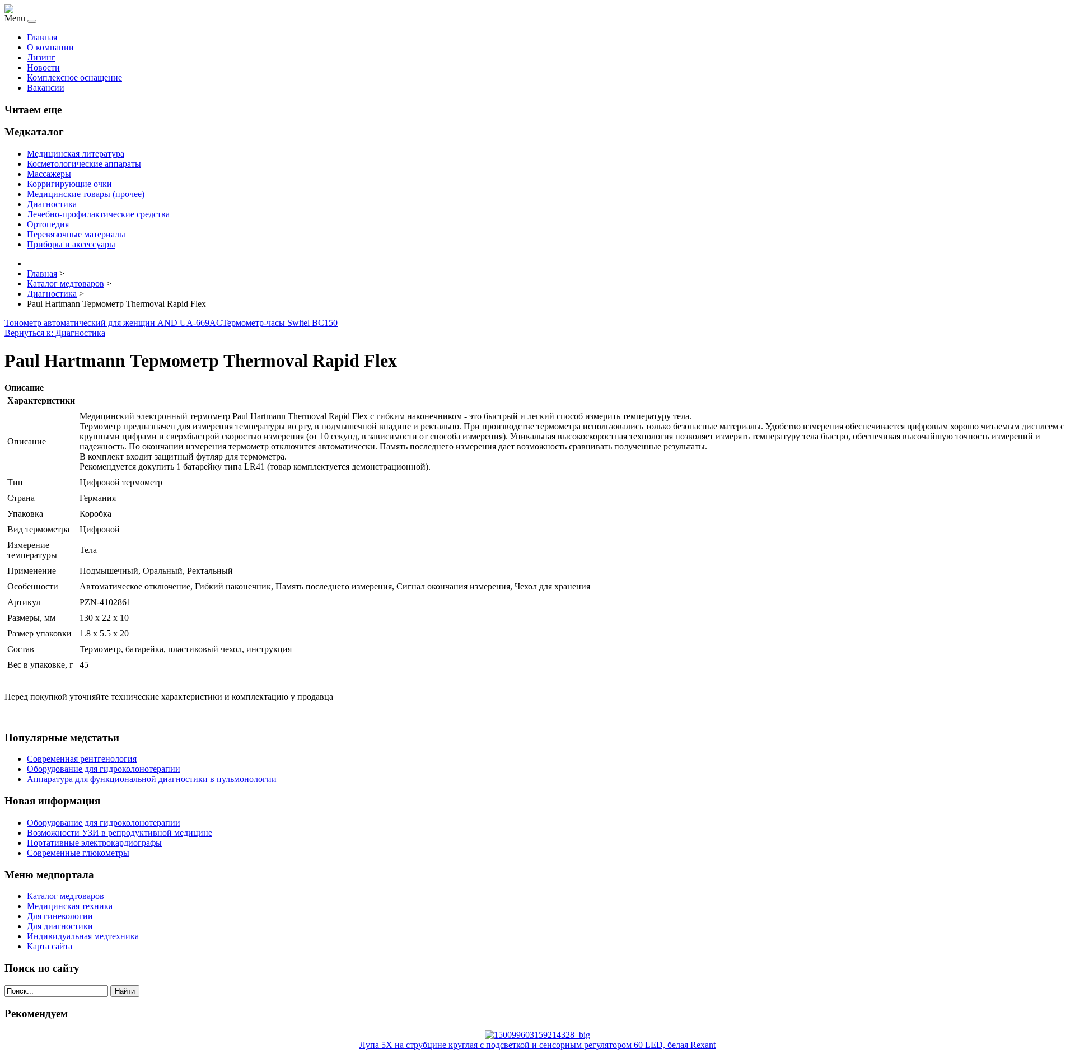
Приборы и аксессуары (71, 244)
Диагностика (52, 204)
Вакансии (45, 87)
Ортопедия (48, 224)
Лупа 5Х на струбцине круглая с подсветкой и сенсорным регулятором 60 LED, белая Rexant (537, 1045)
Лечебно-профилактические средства (98, 214)
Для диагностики (60, 926)
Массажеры (49, 174)
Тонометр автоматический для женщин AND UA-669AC (113, 322)
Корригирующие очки (69, 184)
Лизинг (41, 57)
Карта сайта (49, 946)
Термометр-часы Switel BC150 (280, 322)
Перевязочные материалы (76, 234)
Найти (125, 991)
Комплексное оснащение (74, 77)
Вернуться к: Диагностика (54, 333)
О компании (50, 47)
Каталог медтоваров (65, 896)
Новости (43, 67)
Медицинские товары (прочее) (85, 194)
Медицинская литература (75, 153)
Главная (42, 37)
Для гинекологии (60, 916)
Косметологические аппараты (84, 163)
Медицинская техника (70, 906)
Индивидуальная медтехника (83, 936)
